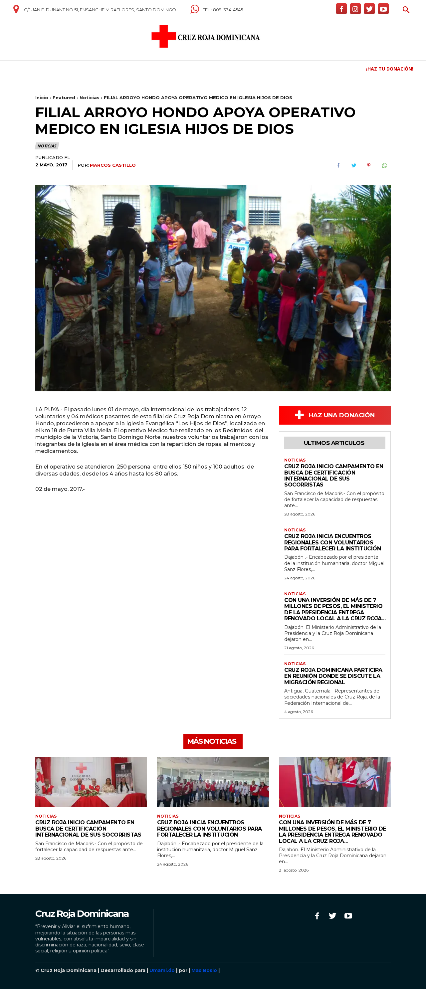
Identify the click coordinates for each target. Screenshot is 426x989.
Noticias (90, 97)
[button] (406, 10)
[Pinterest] (368, 165)
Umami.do (162, 970)
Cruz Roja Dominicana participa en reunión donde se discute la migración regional (333, 676)
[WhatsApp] (384, 165)
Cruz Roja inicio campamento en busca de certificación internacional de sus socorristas (333, 475)
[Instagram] (355, 8)
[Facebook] (341, 8)
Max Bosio (204, 970)
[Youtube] (383, 8)
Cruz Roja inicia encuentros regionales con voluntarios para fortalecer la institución (332, 542)
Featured (64, 97)
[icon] (16, 12)
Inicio (41, 97)
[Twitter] (369, 8)
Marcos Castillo (113, 165)
